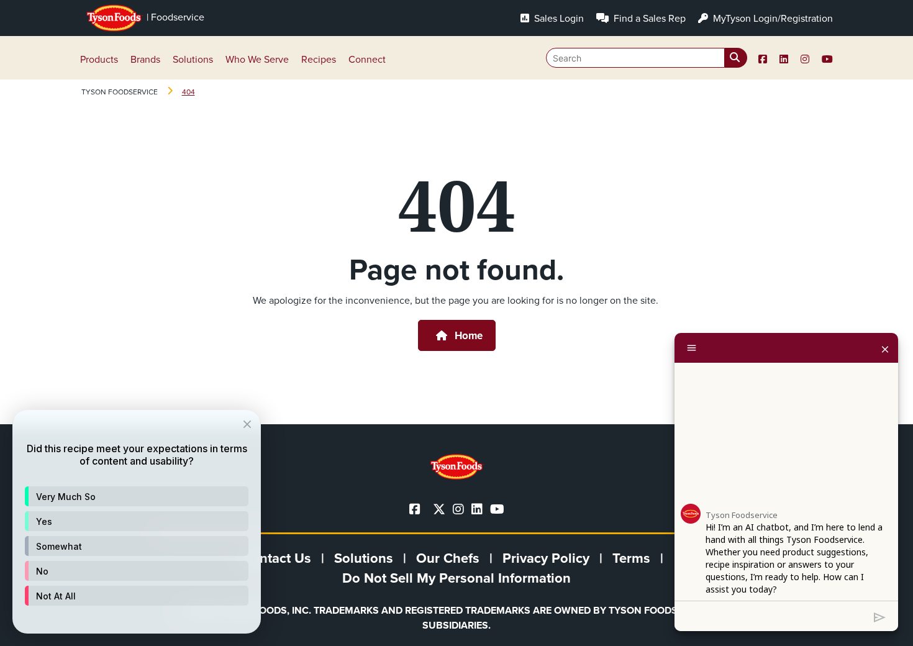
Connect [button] (367, 59)
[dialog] (136, 522)
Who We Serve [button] (257, 59)
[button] (136, 496)
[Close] (885, 348)
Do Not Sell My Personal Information (456, 578)
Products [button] (99, 59)
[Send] (879, 616)
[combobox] (646, 58)
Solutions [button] (193, 59)
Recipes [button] (318, 59)
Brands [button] (145, 59)
